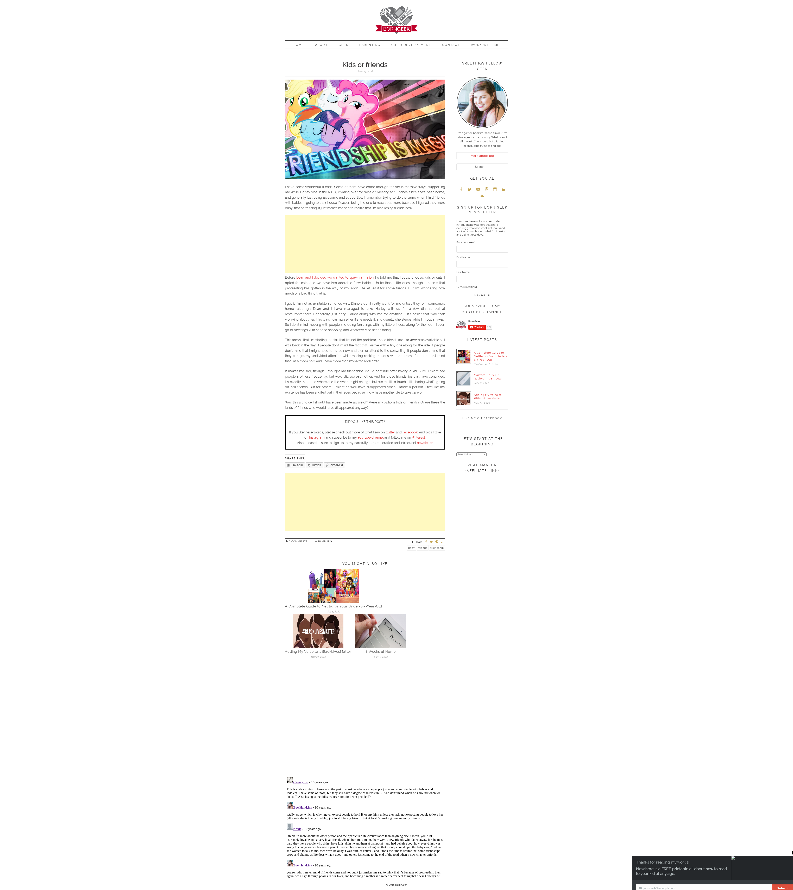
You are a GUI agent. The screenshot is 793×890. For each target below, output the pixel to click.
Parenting (369, 45)
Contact (451, 45)
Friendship (437, 547)
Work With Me (485, 45)
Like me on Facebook (482, 418)
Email (482, 195)
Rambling (325, 541)
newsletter (425, 443)
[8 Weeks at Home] (380, 631)
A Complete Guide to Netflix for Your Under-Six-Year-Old (333, 606)
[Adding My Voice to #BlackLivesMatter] (318, 631)
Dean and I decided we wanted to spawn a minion (335, 277)
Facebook (410, 432)
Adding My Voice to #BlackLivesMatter (318, 652)
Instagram (317, 437)
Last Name (463, 272)
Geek (343, 45)
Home (298, 45)
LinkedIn (503, 189)
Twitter (470, 189)
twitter (390, 432)
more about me (482, 155)
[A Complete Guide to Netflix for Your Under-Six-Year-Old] (333, 585)
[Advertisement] (365, 244)
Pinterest (418, 437)
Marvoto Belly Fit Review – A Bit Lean (488, 376)
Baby (411, 547)
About (321, 45)
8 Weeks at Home (381, 652)
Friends (422, 547)
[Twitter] (432, 542)
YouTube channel (370, 437)
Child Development (411, 45)
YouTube (478, 189)
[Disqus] (365, 719)
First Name (463, 257)
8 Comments (298, 541)
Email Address (465, 242)
